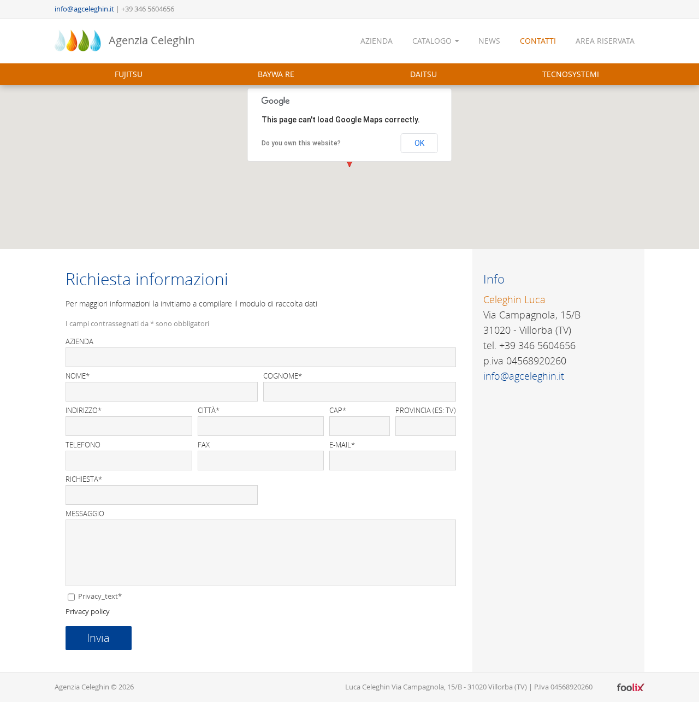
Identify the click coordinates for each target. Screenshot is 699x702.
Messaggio (85, 513)
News (489, 41)
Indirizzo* (84, 410)
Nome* (78, 376)
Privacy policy (88, 611)
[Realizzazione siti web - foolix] (630, 687)
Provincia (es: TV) (425, 410)
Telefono (83, 445)
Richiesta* (84, 479)
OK (419, 143)
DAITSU (423, 74)
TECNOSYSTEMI (570, 74)
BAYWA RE (276, 74)
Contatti (538, 41)
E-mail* (342, 445)
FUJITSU (129, 74)
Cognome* (282, 376)
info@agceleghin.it (84, 9)
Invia (98, 637)
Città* (209, 410)
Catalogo (432, 41)
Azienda (376, 41)
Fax (204, 445)
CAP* (337, 410)
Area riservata (605, 41)
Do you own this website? (301, 143)
